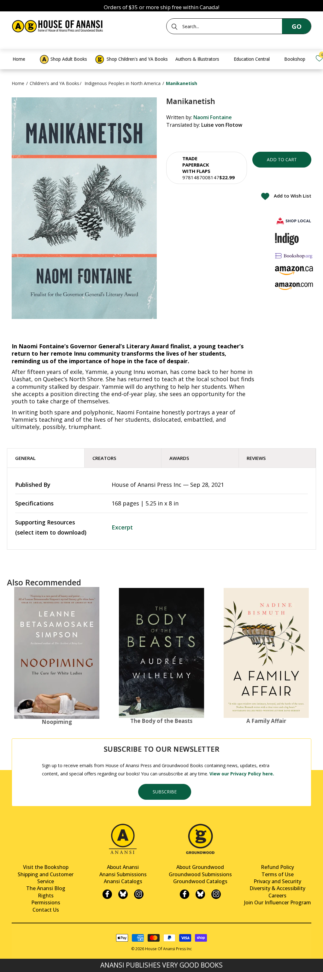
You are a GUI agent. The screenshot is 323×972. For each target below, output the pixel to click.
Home (18, 83)
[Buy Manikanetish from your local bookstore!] (294, 220)
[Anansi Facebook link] (107, 894)
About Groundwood (200, 867)
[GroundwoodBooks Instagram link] (216, 894)
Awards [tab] (179, 458)
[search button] (174, 26)
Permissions (45, 902)
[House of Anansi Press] (58, 25)
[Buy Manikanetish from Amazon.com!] (294, 286)
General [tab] (25, 458)
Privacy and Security (277, 881)
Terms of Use (277, 874)
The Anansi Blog (45, 888)
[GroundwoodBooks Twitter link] (200, 894)
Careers (277, 895)
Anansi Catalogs (123, 881)
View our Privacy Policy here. (241, 774)
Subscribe (165, 792)
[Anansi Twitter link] (123, 894)
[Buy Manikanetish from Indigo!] (287, 239)
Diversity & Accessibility (277, 888)
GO (297, 26)
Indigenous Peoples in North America (123, 83)
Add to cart (282, 159)
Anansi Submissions (123, 874)
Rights (46, 895)
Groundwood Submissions (200, 874)
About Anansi (123, 867)
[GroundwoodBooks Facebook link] (184, 894)
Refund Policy (277, 867)
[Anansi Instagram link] (139, 894)
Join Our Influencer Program (277, 902)
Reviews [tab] (256, 458)
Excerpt (122, 527)
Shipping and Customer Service (45, 878)
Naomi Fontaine (212, 117)
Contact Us (45, 909)
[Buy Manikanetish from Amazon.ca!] (294, 270)
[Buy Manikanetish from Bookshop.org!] (294, 256)
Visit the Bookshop (45, 867)
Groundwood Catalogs (200, 881)
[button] (206, 168)
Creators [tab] (104, 458)
